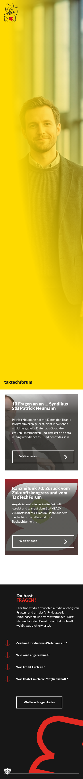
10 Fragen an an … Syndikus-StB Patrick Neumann (40, 406)
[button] (7, 771)
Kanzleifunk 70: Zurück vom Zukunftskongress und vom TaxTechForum (41, 493)
